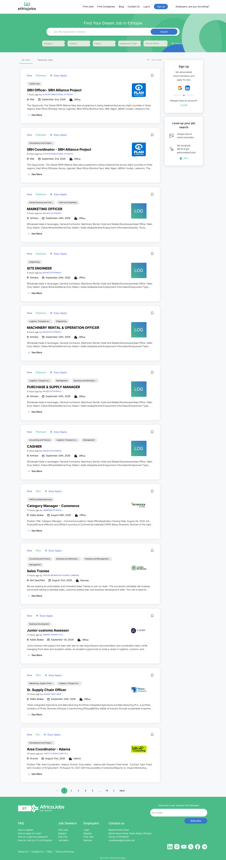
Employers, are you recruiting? (192, 6)
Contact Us (134, 6)
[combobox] (112, 31)
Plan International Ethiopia (58, 94)
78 (106, 790)
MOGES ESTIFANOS (52, 213)
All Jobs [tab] (26, 60)
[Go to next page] (114, 791)
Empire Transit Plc (53, 634)
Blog (121, 6)
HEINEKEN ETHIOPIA (52, 510)
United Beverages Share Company (61, 575)
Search (164, 31)
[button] (153, 60)
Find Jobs (88, 6)
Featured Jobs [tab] (45, 60)
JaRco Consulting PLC (56, 753)
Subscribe (195, 820)
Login (183, 105)
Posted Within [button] (152, 43)
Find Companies (106, 6)
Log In (146, 6)
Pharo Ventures (52, 694)
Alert (186, 158)
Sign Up (161, 6)
